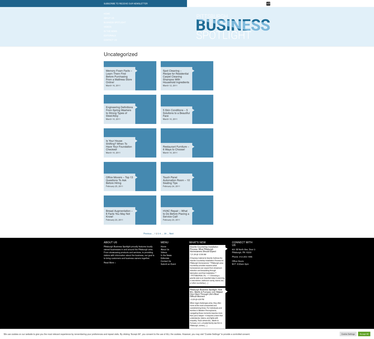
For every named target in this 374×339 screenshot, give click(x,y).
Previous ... (148, 233)
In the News (110, 31)
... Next (170, 233)
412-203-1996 (245, 256)
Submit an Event (168, 263)
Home (107, 13)
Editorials (110, 35)
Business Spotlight (115, 22)
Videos (107, 26)
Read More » (110, 262)
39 (165, 233)
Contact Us (110, 39)
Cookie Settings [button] (348, 334)
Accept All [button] (364, 334)
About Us (109, 17)
